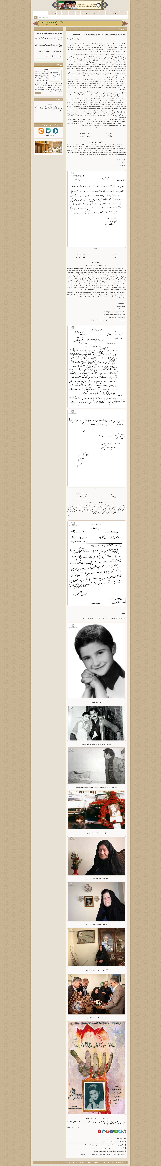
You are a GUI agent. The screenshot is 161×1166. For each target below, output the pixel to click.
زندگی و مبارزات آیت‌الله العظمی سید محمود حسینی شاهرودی (109, 1151)
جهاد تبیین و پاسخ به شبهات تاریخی (90, 13)
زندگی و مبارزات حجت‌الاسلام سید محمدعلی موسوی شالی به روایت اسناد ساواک (105, 1145)
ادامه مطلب (37, 93)
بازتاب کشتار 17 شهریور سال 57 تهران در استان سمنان (111, 1142)
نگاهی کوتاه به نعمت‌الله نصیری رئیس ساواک (113, 1148)
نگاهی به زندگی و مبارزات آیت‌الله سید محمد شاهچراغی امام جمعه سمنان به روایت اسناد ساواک (101, 1154)
